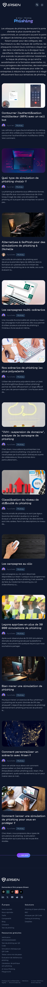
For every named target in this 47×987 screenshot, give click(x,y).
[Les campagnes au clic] (23, 546)
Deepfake (28, 922)
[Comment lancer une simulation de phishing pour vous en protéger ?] (23, 798)
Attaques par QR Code (33, 915)
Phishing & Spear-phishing (35, 909)
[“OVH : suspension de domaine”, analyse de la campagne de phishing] (23, 414)
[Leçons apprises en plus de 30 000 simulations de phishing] (23, 607)
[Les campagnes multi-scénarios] (23, 292)
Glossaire (5, 925)
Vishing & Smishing (32, 919)
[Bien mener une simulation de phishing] (23, 668)
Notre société (7, 909)
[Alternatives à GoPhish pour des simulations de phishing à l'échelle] (23, 224)
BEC (26, 912)
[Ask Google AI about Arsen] (21, 892)
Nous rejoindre (7, 912)
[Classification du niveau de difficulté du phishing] (23, 482)
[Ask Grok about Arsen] (12, 892)
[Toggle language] (37, 5)
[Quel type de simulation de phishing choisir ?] (23, 160)
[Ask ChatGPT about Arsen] (3, 892)
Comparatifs (6, 919)
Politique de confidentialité (10, 981)
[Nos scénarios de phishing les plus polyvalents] (23, 350)
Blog (20, 18)
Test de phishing (8, 928)
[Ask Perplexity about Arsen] (8, 892)
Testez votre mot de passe (12, 955)
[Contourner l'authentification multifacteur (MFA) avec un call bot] (23, 95)
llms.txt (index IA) (14, 982)
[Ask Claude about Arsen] (16, 892)
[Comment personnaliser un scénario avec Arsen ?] (23, 734)
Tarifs (4, 915)
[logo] (11, 5)
